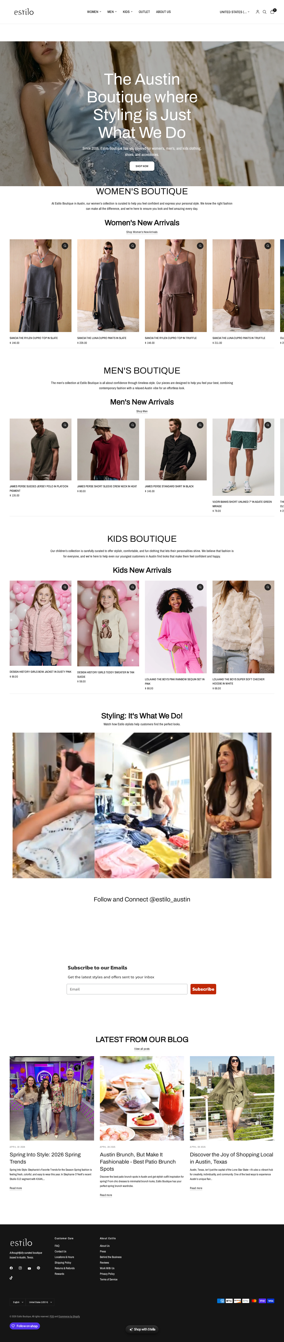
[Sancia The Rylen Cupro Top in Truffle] (176, 285)
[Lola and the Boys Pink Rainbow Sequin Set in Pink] (176, 627)
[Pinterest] (41, 1268)
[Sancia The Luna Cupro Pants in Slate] (108, 285)
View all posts (142, 1048)
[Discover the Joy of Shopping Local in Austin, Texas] (232, 1098)
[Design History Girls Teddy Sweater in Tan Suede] (108, 623)
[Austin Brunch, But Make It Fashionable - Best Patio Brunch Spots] (142, 1098)
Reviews (104, 1262)
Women (92, 11)
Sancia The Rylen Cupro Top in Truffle (171, 338)
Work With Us (107, 1268)
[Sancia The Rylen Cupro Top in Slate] (40, 285)
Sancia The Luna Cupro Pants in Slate (101, 338)
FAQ (57, 1246)
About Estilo (108, 1238)
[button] (142, 166)
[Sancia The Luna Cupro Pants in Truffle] (243, 285)
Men (110, 11)
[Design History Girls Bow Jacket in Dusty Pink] (40, 623)
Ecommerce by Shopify (69, 1316)
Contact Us (60, 1251)
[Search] (264, 12)
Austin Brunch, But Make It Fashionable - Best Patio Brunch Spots (138, 1162)
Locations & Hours (64, 1257)
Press (103, 1251)
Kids (126, 11)
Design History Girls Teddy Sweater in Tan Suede (105, 674)
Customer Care (64, 1238)
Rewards (59, 1274)
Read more (16, 1188)
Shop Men (142, 411)
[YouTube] (32, 1268)
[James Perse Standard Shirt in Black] (176, 449)
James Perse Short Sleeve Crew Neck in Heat (107, 486)
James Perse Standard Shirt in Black (169, 486)
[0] (271, 12)
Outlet (144, 11)
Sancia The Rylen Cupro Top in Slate (34, 338)
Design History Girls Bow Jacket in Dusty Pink (40, 672)
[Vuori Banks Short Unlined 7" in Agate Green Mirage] (243, 457)
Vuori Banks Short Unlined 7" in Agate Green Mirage (242, 504)
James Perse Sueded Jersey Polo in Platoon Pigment (39, 488)
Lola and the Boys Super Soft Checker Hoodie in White (238, 681)
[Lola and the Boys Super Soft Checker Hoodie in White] (243, 627)
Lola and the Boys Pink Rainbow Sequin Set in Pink (175, 681)
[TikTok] (14, 1278)
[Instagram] (23, 1268)
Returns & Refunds (65, 1268)
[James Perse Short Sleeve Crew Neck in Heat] (108, 449)
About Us (163, 11)
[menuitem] (94, 12)
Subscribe (203, 989)
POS (52, 1316)
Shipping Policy (63, 1262)
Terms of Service (108, 1279)
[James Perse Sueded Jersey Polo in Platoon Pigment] (40, 449)
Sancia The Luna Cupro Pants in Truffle (239, 338)
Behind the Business (111, 1257)
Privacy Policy (107, 1274)
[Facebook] (14, 1268)
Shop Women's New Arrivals (142, 232)
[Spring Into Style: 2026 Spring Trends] (52, 1098)
